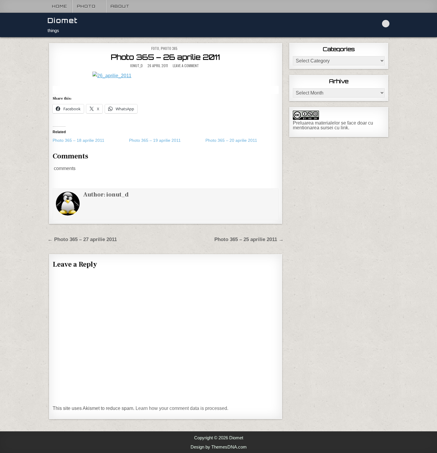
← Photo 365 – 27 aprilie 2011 (82, 239)
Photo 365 (169, 48)
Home (59, 6)
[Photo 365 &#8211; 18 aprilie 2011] (91, 140)
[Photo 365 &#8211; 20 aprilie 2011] (243, 140)
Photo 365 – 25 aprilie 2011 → (249, 239)
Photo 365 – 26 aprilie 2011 (165, 57)
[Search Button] (385, 23)
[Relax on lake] (165, 75)
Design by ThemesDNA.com (219, 446)
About (120, 6)
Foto (155, 48)
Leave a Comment (186, 65)
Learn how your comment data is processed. (182, 408)
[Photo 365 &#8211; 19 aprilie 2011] (167, 140)
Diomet (63, 20)
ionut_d (136, 65)
